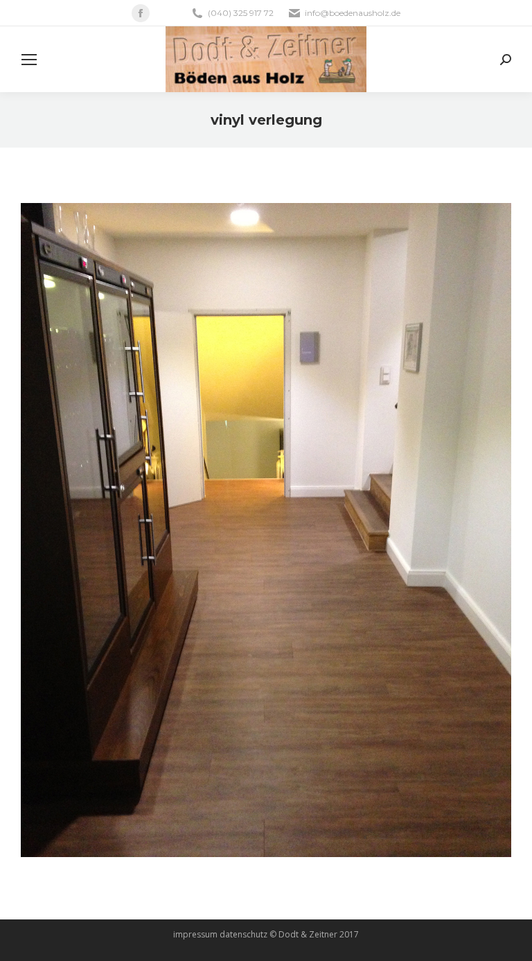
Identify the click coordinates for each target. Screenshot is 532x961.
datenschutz (243, 934)
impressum (195, 934)
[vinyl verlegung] (266, 530)
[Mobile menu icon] (29, 59)
